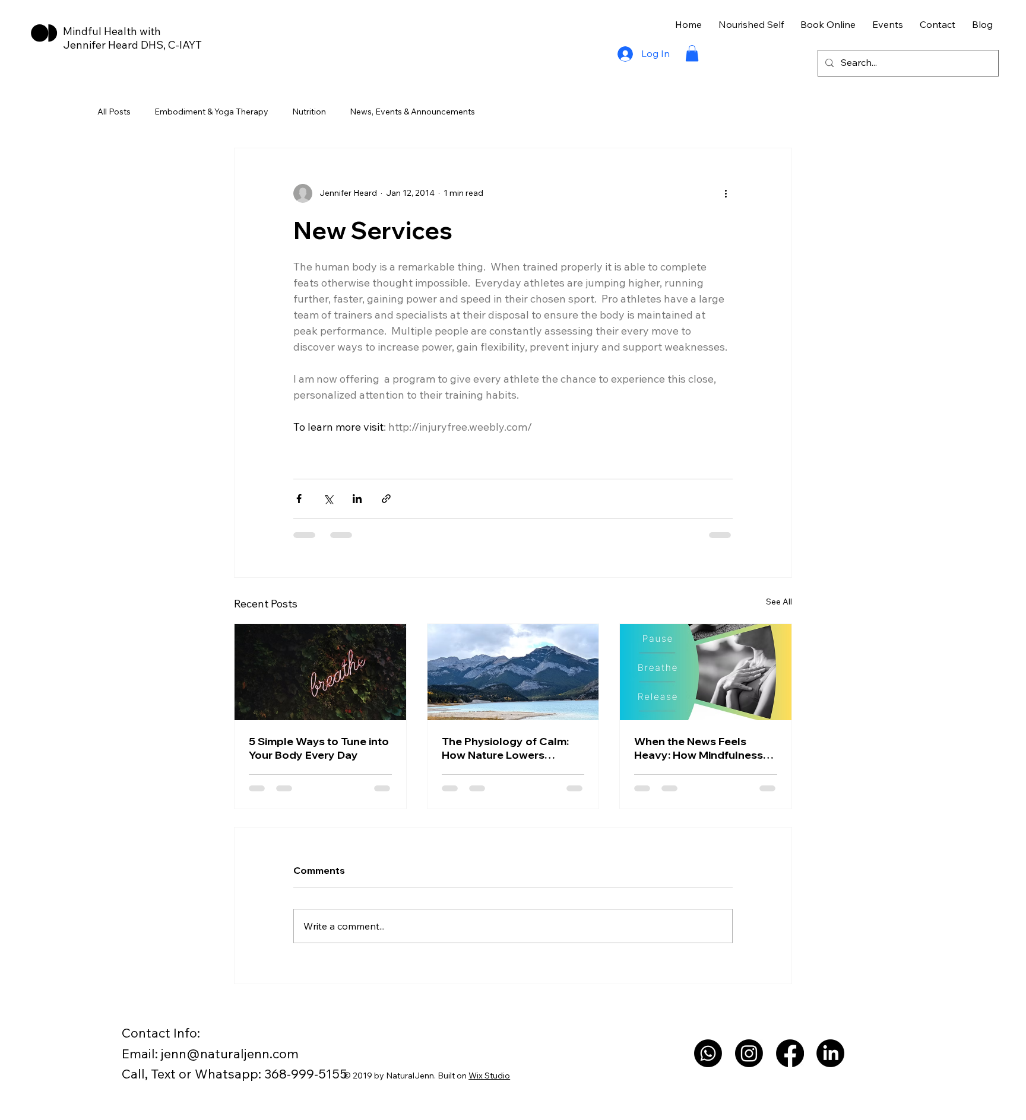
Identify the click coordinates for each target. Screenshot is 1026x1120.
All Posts (114, 111)
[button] (692, 53)
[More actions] (725, 193)
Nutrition (309, 111)
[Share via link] (386, 498)
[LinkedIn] (830, 1053)
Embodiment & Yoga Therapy (211, 111)
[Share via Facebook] (299, 498)
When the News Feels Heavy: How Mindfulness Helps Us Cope (698, 748)
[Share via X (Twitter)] (328, 498)
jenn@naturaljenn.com (230, 1053)
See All (779, 601)
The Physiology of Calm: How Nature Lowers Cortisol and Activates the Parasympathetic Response (510, 748)
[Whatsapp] (708, 1053)
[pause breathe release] (705, 672)
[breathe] (320, 672)
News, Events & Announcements (412, 111)
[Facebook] (790, 1053)
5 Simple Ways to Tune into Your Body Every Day (319, 748)
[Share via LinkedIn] (357, 498)
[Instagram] (749, 1053)
